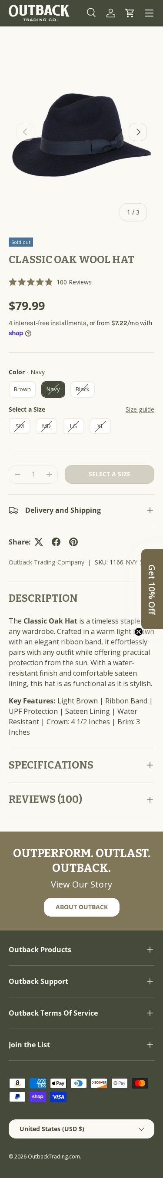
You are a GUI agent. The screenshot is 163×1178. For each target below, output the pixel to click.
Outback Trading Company (46, 562)
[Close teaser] (138, 631)
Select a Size (27, 409)
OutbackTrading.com (54, 1156)
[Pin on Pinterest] (73, 542)
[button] (130, 13)
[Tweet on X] (38, 542)
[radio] (22, 389)
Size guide (140, 409)
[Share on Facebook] (56, 542)
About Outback (82, 907)
